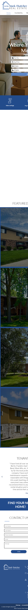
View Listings (10, 105)
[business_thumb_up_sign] (10, 103)
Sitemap (18, 605)
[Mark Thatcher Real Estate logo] (14, 1)
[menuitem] (9, 12)
